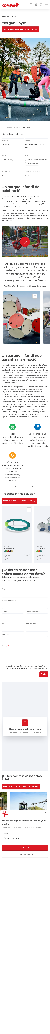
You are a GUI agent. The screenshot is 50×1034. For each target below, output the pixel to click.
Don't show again (25, 855)
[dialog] (25, 517)
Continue (25, 847)
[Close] (45, 812)
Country (5, 833)
